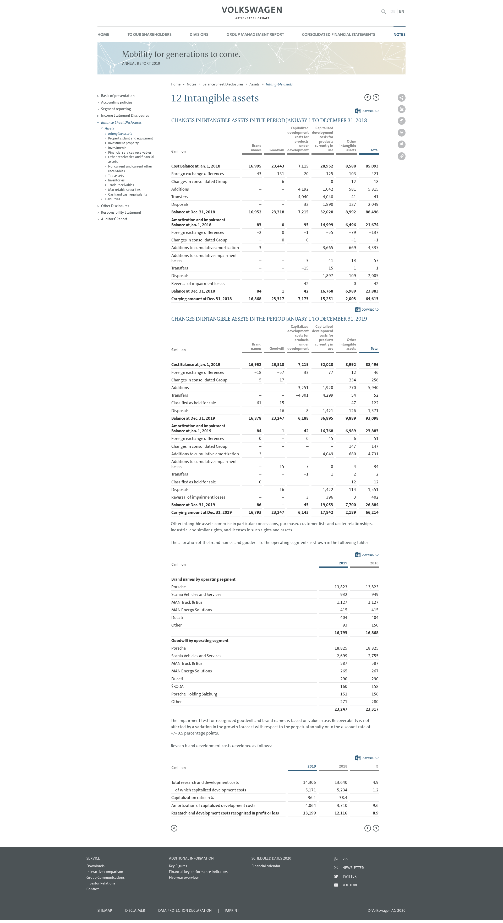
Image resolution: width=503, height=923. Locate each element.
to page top (174, 828)
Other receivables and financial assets (131, 159)
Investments (117, 147)
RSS (345, 859)
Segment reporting (116, 108)
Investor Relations (100, 883)
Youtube (350, 885)
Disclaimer (135, 910)
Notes (399, 34)
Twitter (349, 876)
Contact (92, 889)
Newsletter (353, 867)
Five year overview (184, 877)
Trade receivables (121, 185)
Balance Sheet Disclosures (121, 122)
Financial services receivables (130, 152)
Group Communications (105, 877)
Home (103, 34)
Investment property (123, 143)
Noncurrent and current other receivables (130, 168)
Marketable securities (124, 189)
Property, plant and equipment (130, 138)
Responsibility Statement (121, 212)
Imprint (232, 910)
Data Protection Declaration (185, 910)
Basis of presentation (118, 95)
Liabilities (112, 199)
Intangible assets (120, 133)
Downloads (95, 865)
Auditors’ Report (114, 219)
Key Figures (178, 865)
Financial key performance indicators (198, 871)
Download (367, 111)
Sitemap (104, 910)
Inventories (116, 180)
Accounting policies (116, 102)
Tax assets (116, 176)
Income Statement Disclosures (125, 115)
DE (393, 11)
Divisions (199, 34)
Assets (109, 128)
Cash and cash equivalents (127, 194)
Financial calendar (266, 865)
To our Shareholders (150, 34)
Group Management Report (255, 34)
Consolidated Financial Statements (338, 34)
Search (383, 11)
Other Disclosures (115, 205)
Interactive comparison (104, 871)
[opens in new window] (252, 13)
